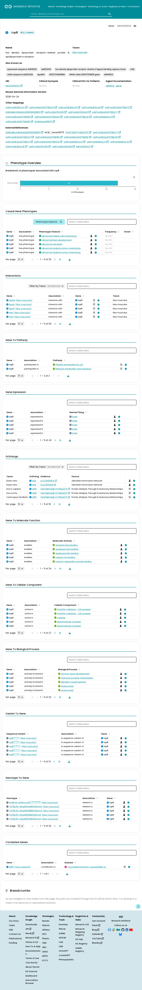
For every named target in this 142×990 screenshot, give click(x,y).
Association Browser (32, 982)
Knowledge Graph (65, 7)
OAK (61, 942)
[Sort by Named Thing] (85, 412)
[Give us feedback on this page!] (138, 906)
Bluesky (96, 942)
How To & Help (33, 946)
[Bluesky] (120, 934)
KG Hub (79, 939)
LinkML (62, 933)
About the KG (32, 967)
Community (133, 7)
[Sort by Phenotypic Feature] (62, 231)
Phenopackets (66, 959)
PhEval (62, 929)
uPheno (46, 929)
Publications (15, 938)
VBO (44, 947)
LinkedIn (96, 934)
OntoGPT (63, 950)
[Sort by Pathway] (64, 360)
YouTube (97, 938)
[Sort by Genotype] (19, 798)
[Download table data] (69, 259)
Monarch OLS (82, 924)
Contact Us (15, 934)
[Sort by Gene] (14, 231)
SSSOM (62, 937)
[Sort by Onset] (132, 231)
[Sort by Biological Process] (79, 669)
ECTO (45, 960)
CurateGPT (64, 955)
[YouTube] (131, 929)
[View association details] (95, 236)
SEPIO (45, 956)
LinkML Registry (79, 950)
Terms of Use (32, 958)
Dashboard (31, 975)
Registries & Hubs (117, 7)
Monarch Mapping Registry (80, 932)
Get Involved (98, 921)
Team (12, 925)
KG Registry (81, 943)
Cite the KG (31, 962)
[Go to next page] (54, 259)
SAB (11, 929)
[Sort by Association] (33, 231)
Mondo (45, 921)
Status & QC (32, 942)
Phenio (45, 938)
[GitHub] (122, 929)
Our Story (14, 921)
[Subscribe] (109, 929)
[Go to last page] (59, 259)
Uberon (46, 925)
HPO (44, 934)
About (51, 7)
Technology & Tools (97, 7)
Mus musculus (79, 52)
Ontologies (81, 7)
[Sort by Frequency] (118, 231)
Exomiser (63, 924)
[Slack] (113, 929)
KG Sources (31, 971)
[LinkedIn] (126, 929)
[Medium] (118, 929)
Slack (95, 925)
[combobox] (71, 14)
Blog (94, 929)
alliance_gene (114, 85)
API (27, 929)
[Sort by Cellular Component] (78, 604)
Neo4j (29, 933)
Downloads (31, 924)
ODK (61, 946)
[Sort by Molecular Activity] (73, 540)
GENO (45, 951)
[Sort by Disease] (74, 862)
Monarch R (31, 937)
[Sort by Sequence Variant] (27, 733)
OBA (44, 942)
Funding (13, 942)
